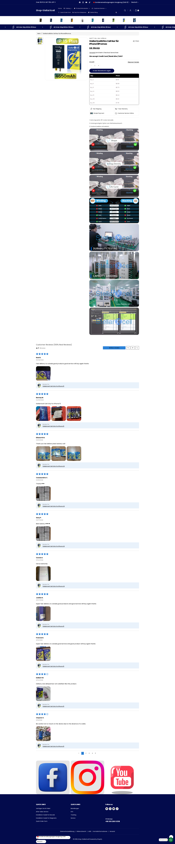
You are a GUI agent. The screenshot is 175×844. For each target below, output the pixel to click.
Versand (92, 53)
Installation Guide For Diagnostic (46, 818)
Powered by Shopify (96, 839)
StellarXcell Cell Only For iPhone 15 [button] (53, 386)
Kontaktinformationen (100, 831)
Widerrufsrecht (81, 831)
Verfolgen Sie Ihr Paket (43, 808)
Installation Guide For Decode (45, 815)
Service (73, 818)
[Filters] (133, 347)
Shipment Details (133, 62)
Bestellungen (75, 808)
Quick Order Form (41, 821)
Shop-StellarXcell (83, 839)
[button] (125, 10)
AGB (89, 831)
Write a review (114, 348)
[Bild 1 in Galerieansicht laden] (39, 40)
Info (72, 812)
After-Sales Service (42, 812)
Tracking (73, 815)
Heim (39, 33)
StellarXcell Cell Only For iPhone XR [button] (54, 466)
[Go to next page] (95, 753)
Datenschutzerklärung (67, 831)
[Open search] (128, 347)
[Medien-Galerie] (53, 777)
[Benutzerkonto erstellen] (130, 10)
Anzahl (91, 62)
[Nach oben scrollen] (171, 837)
